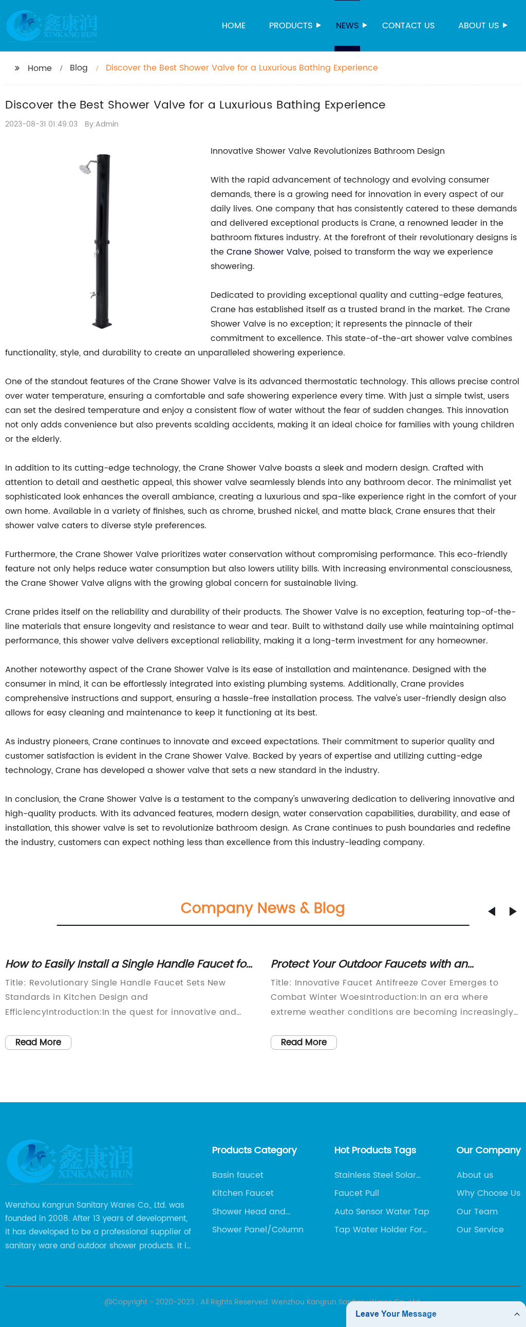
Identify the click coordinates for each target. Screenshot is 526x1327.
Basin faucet (238, 1175)
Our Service (480, 1229)
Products (290, 25)
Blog (79, 68)
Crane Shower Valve (268, 252)
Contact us (408, 25)
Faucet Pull (356, 1193)
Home (234, 25)
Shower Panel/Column (258, 1230)
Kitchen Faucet (243, 1193)
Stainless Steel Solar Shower (375, 1175)
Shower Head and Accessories (249, 1212)
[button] (491, 911)
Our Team (477, 1211)
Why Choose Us (488, 1193)
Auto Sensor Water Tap (381, 1212)
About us (478, 25)
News (347, 25)
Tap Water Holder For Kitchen (378, 1230)
